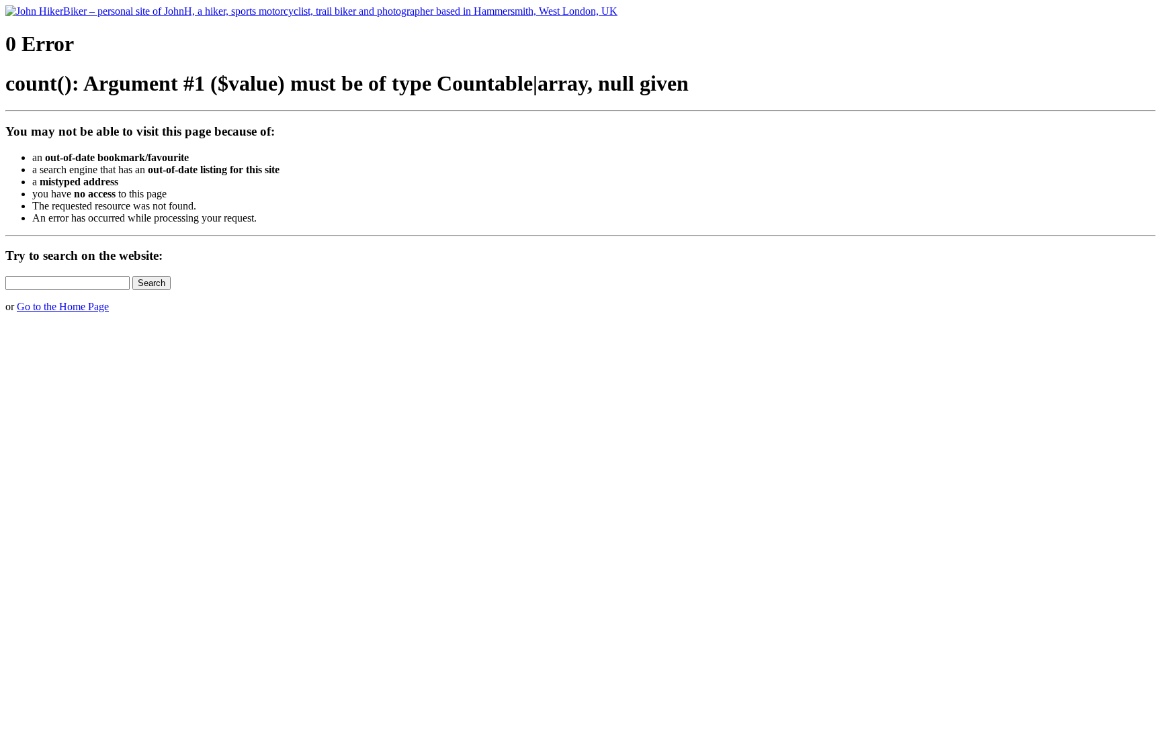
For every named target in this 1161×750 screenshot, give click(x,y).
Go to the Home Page (63, 306)
